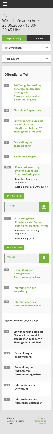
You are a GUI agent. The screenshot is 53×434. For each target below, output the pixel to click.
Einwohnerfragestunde (27, 110)
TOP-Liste (38, 38)
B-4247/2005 (16, 196)
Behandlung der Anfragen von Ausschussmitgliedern (27, 273)
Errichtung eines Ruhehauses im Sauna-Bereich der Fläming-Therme (31, 222)
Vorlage (11, 205)
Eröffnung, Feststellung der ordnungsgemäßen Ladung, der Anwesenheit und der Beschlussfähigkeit (27, 92)
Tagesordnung (14, 38)
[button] (44, 207)
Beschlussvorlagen (25, 156)
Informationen (13, 47)
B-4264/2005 (16, 247)
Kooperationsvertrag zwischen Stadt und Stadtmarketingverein (28, 171)
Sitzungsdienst (40, 422)
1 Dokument (12, 58)
